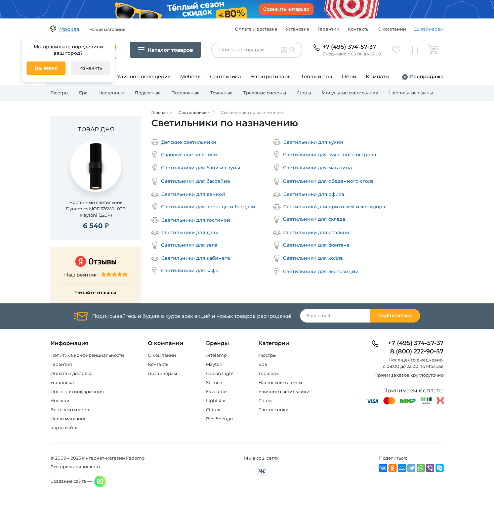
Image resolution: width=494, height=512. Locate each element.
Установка (297, 29)
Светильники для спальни (316, 232)
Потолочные (185, 92)
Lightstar (216, 400)
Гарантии (328, 29)
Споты (304, 92)
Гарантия (61, 364)
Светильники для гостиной (195, 220)
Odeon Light (220, 373)
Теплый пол (316, 76)
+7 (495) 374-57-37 (349, 46)
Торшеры (269, 373)
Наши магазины (68, 418)
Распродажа (427, 76)
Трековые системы (264, 92)
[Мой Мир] (402, 468)
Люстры (59, 92)
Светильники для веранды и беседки (208, 207)
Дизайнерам (429, 29)
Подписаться (395, 315)
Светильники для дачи (190, 232)
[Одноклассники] (392, 468)
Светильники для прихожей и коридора (334, 207)
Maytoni (215, 364)
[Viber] (430, 468)
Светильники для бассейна (195, 181)
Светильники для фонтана (316, 245)
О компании (392, 29)
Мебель (190, 76)
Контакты (358, 29)
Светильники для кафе (189, 270)
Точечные (221, 92)
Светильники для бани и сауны (200, 168)
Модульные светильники (350, 92)
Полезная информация (77, 391)
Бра (83, 92)
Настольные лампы (411, 92)
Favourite (216, 391)
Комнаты (377, 76)
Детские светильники (188, 142)
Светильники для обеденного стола (328, 181)
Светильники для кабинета (195, 258)
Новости (60, 400)
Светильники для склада (314, 219)
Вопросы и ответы (70, 409)
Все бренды (219, 418)
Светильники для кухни (313, 142)
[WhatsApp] (421, 468)
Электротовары (271, 76)
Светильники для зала (189, 245)
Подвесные (148, 92)
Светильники (273, 409)
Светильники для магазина (317, 168)
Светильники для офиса (313, 194)
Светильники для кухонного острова (329, 155)
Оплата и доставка (256, 29)
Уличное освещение (144, 76)
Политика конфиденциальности (87, 355)
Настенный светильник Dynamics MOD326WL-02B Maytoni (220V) (96, 209)
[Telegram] (411, 468)
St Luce (214, 382)
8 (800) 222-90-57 (417, 351)
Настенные (111, 92)
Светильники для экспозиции (321, 271)
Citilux (213, 409)
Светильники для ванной (193, 194)
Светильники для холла (313, 258)
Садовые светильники (189, 155)
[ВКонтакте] (383, 468)
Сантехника (225, 76)
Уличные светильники (284, 391)
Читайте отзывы (95, 293)
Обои (349, 76)
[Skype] (440, 468)
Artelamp (216, 355)
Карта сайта (64, 427)
